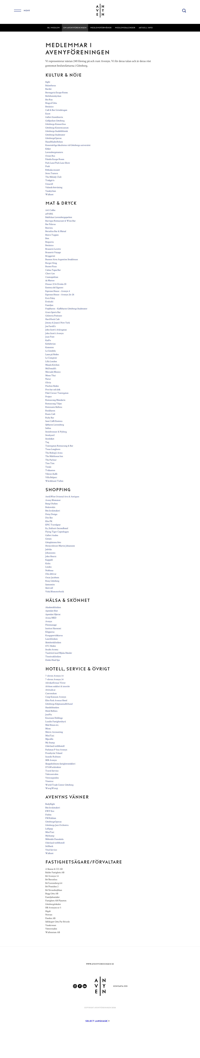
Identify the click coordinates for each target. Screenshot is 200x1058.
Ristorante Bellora (53, 406)
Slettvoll (49, 587)
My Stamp (50, 742)
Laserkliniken (51, 638)
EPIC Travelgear (53, 524)
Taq (47, 442)
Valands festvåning (53, 187)
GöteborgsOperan (53, 138)
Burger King (51, 262)
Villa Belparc (51, 477)
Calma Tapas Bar (53, 269)
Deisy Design (51, 514)
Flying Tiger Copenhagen (57, 531)
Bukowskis (50, 507)
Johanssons (50, 552)
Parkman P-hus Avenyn (56, 749)
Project (48, 396)
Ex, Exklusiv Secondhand (56, 528)
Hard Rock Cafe (52, 319)
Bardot (48, 88)
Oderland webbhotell (55, 745)
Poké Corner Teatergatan (56, 392)
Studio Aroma (51, 649)
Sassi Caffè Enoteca (53, 420)
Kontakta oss (120, 986)
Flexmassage (51, 624)
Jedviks (48, 549)
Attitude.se (50, 689)
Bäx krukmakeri (52, 510)
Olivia (48, 382)
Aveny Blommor (53, 500)
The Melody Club (53, 176)
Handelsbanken (52, 707)
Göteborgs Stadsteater (55, 134)
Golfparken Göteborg (55, 120)
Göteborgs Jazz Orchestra (56, 824)
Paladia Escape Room (54, 159)
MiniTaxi (49, 735)
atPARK (49, 213)
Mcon (48, 728)
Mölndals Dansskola (54, 839)
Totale (48, 466)
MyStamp (49, 835)
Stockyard (49, 435)
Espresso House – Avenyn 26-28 (59, 294)
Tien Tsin (49, 463)
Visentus (49, 781)
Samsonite (50, 584)
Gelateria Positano (53, 315)
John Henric (50, 556)
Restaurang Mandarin (55, 399)
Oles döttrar (50, 573)
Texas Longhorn (52, 449)
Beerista (49, 227)
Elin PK (48, 521)
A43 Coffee (50, 210)
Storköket (49, 438)
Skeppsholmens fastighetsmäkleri (60, 763)
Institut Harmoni (53, 628)
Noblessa (49, 570)
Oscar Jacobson (52, 577)
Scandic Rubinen (53, 756)
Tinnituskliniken (53, 656)
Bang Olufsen (51, 503)
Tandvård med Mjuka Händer (58, 652)
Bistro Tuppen (52, 234)
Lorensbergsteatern (54, 152)
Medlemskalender (125, 28)
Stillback (49, 846)
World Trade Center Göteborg (59, 784)
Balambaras (50, 85)
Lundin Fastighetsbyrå (55, 721)
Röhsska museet (52, 169)
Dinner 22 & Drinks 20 (55, 283)
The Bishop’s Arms (53, 452)
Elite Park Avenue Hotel (56, 700)
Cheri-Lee (50, 273)
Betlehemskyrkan (53, 95)
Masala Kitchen (52, 364)
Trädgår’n (49, 180)
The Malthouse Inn (54, 456)
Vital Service (51, 849)
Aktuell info (146, 28)
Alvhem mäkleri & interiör (57, 686)
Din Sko (49, 517)
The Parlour (51, 459)
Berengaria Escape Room (56, 92)
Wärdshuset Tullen (54, 480)
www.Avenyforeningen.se (100, 964)
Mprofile (49, 738)
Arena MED (50, 617)
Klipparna (49, 631)
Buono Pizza (51, 266)
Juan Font (49, 336)
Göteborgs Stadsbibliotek (56, 131)
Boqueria (49, 241)
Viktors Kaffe (51, 473)
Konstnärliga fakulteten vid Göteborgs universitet (67, 145)
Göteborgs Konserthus (55, 123)
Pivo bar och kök (52, 389)
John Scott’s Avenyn (54, 333)
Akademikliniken (53, 607)
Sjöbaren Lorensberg (54, 424)
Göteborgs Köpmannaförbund (58, 703)
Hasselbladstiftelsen (54, 141)
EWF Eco (49, 810)
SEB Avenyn (51, 760)
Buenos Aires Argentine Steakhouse (61, 259)
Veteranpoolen (52, 777)
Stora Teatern (51, 173)
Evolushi (49, 301)
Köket (48, 148)
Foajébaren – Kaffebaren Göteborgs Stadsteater (66, 308)
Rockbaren (50, 410)
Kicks (47, 563)
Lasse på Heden (52, 354)
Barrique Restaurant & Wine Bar (60, 220)
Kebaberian (50, 343)
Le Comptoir (51, 357)
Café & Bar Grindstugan (56, 109)
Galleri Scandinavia (54, 116)
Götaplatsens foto (53, 542)
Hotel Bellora (51, 710)
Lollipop (49, 828)
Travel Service (51, 770)
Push (47, 166)
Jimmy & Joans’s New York (57, 322)
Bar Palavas (50, 224)
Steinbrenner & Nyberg (56, 431)
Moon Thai (50, 375)
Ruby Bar (49, 417)
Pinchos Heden (52, 385)
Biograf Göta (51, 102)
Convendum (51, 693)
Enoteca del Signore (54, 287)
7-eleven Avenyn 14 (54, 675)
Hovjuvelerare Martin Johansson (60, 545)
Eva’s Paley (50, 298)
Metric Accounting (54, 731)
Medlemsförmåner (100, 28)
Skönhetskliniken (53, 642)
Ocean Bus (50, 155)
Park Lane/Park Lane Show (57, 162)
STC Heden (50, 645)
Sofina (48, 428)
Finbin (48, 814)
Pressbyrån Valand (53, 752)
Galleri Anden (51, 535)
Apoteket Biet (51, 610)
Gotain (48, 538)
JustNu (48, 714)
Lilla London (51, 361)
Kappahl (49, 559)
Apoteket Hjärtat (52, 614)
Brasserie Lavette (53, 248)
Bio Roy (49, 99)
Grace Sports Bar (53, 312)
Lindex (48, 566)
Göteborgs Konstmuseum (57, 127)
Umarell (49, 183)
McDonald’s (50, 368)
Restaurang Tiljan (53, 403)
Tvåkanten (50, 470)
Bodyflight (50, 803)
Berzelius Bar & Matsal (55, 231)
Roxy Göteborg (52, 580)
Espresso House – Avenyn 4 (57, 290)
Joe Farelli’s (50, 326)
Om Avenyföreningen (75, 28)
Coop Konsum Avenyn (55, 696)
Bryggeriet (50, 255)
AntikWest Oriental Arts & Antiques (62, 496)
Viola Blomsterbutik (54, 591)
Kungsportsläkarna (54, 635)
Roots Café (50, 413)
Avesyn (48, 621)
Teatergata (50, 445)
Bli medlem (53, 28)
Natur (48, 378)
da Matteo (49, 280)
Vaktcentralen (51, 774)
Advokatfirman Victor (55, 682)
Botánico (49, 106)
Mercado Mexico (52, 371)
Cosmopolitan (51, 276)
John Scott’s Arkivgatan (56, 329)
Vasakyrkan (50, 190)
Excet (47, 113)
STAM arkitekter (53, 767)
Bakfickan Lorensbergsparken (58, 217)
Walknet (49, 194)
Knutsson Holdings (54, 717)
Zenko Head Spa (52, 659)
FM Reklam (50, 817)
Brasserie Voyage (53, 252)
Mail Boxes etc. (52, 724)
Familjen (49, 305)
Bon (47, 238)
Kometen (49, 347)
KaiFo (48, 340)
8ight (47, 81)
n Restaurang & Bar (64, 445)
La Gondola (50, 350)
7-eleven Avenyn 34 (54, 679)
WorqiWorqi (51, 788)
